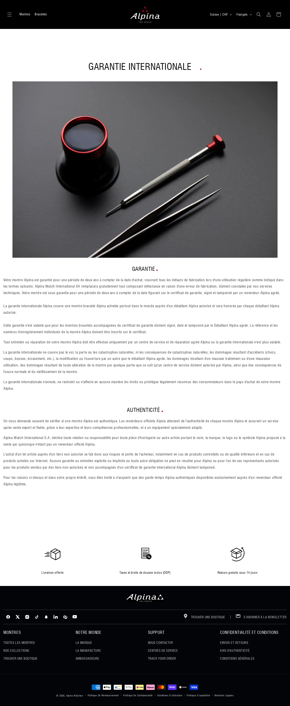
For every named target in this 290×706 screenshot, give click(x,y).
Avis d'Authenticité (235, 650)
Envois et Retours (234, 643)
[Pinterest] (65, 617)
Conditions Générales (237, 658)
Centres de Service (163, 650)
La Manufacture (88, 650)
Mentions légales (224, 695)
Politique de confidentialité (138, 695)
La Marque (84, 643)
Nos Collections (16, 650)
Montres (24, 14)
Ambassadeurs (87, 658)
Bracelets (41, 14)
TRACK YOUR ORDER (162, 658)
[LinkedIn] (55, 617)
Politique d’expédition (198, 695)
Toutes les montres (19, 643)
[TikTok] (36, 617)
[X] (17, 617)
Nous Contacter (160, 643)
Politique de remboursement (103, 695)
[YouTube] (75, 617)
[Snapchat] (46, 617)
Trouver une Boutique (20, 658)
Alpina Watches (74, 695)
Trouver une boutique (207, 617)
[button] (9, 14)
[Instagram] (27, 617)
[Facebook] (8, 617)
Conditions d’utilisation (169, 695)
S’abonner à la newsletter (265, 617)
